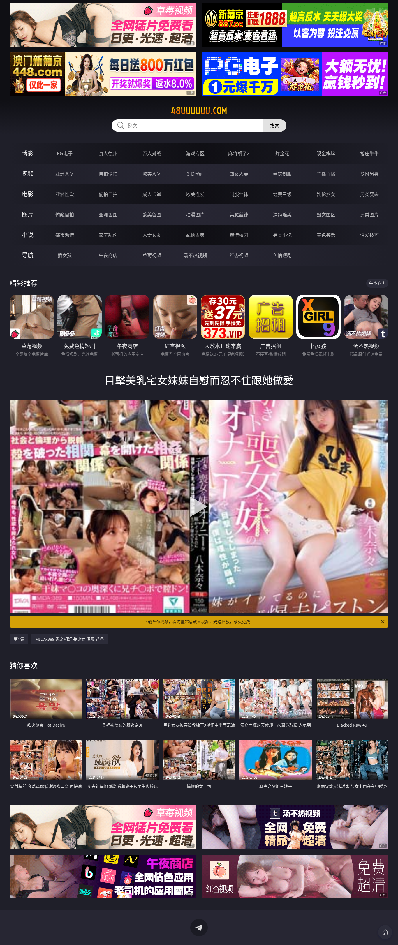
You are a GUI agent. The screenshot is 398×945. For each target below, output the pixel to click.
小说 (28, 235)
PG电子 (65, 153)
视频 (28, 174)
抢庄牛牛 (369, 153)
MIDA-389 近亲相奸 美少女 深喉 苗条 (69, 639)
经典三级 (282, 194)
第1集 (19, 639)
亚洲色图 (108, 214)
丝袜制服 (282, 174)
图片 (28, 214)
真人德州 (108, 153)
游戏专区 (195, 153)
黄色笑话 (326, 235)
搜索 (274, 125)
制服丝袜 (239, 194)
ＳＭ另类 (369, 174)
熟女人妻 (239, 174)
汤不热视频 (195, 255)
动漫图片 (195, 214)
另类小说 (282, 235)
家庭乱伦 (108, 235)
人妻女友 (151, 235)
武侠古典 (195, 235)
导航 (28, 255)
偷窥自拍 (64, 214)
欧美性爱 (195, 194)
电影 (28, 194)
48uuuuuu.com (199, 110)
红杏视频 (239, 255)
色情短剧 (282, 255)
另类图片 (369, 214)
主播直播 (326, 174)
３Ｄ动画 (195, 174)
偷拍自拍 (108, 194)
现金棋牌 (326, 153)
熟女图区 (326, 214)
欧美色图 (151, 214)
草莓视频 (151, 255)
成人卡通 (151, 194)
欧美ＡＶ (151, 174)
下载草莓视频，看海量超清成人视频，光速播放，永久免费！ (199, 621)
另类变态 (369, 194)
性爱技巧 (369, 235)
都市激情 (64, 235)
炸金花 (282, 153)
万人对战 (151, 153)
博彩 (28, 153)
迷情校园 (239, 235)
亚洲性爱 (64, 194)
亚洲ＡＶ (64, 174)
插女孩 (65, 255)
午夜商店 (108, 255)
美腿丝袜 (239, 214)
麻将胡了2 (238, 153)
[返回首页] (385, 932)
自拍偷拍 (108, 174)
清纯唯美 (282, 214)
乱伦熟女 (326, 194)
